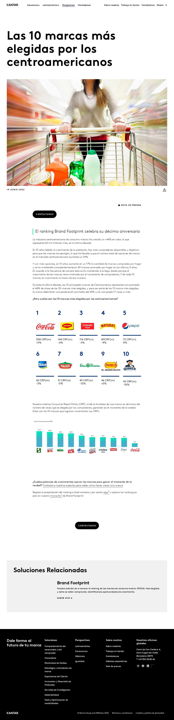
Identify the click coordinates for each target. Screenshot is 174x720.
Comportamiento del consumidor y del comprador (55, 649)
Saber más (63, 598)
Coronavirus (81, 651)
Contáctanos (148, 5)
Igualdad (79, 661)
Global (160, 5)
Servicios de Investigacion (57, 690)
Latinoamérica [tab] (50, 5)
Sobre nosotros (111, 5)
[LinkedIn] (148, 666)
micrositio (55, 496)
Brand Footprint (73, 583)
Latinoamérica (82, 646)
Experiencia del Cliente (56, 677)
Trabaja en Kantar (130, 5)
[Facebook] (143, 666)
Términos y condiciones (122, 713)
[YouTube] (152, 666)
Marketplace (84, 5)
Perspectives (68, 5)
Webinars (80, 656)
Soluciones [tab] (32, 5)
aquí (105, 492)
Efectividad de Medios (56, 663)
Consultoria (50, 658)
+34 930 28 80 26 (146, 659)
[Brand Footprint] (32, 593)
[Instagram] (138, 666)
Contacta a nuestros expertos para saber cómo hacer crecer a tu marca (83, 485)
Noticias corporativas (116, 661)
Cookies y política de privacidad (150, 713)
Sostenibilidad (52, 695)
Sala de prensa (113, 666)
